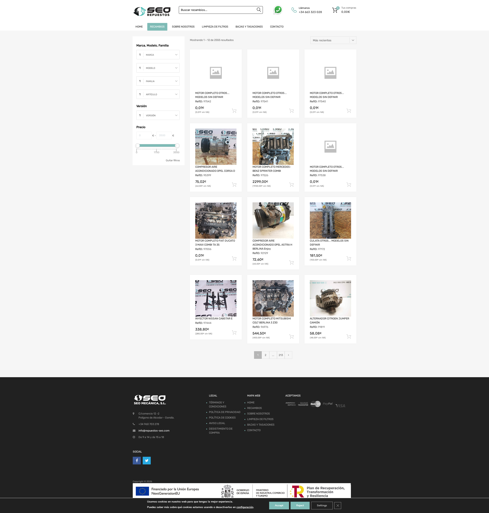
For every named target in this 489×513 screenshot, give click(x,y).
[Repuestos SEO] (152, 11)
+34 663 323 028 (308, 12)
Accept (279, 505)
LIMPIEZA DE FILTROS (215, 26)
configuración (244, 507)
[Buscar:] (221, 10)
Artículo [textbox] (151, 94)
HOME (139, 26)
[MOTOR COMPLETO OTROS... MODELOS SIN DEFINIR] (215, 73)
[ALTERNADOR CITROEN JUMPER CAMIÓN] (330, 298)
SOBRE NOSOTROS (183, 26)
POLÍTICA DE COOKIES (222, 417)
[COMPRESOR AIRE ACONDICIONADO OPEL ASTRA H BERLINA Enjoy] (273, 220)
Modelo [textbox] (150, 68)
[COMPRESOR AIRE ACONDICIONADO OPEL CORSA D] (215, 146)
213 (281, 355)
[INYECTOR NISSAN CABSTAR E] (215, 298)
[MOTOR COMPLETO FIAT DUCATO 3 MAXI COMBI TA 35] (215, 220)
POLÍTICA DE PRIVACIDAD (224, 412)
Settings (322, 505)
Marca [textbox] (150, 55)
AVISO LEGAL (217, 423)
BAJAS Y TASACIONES (249, 26)
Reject (300, 505)
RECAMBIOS (157, 26)
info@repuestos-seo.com (153, 430)
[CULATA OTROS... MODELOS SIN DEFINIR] (330, 220)
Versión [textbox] (150, 115)
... (273, 355)
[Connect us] (137, 460)
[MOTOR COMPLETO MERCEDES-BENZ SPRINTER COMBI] (273, 147)
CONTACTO (276, 26)
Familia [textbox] (150, 81)
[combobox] (158, 54)
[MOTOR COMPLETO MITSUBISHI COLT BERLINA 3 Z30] (273, 298)
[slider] (137, 145)
